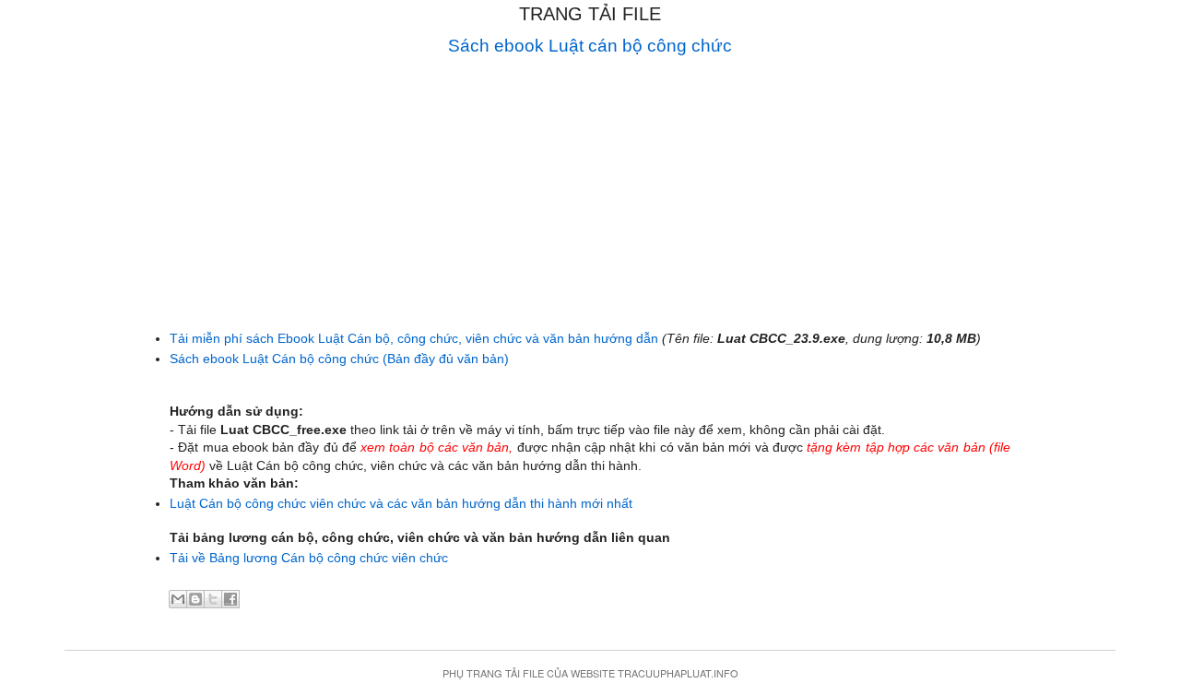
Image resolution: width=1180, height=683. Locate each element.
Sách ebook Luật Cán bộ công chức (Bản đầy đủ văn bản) (339, 358)
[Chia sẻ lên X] (213, 599)
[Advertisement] (590, 190)
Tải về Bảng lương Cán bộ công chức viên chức (309, 557)
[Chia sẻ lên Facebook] (230, 599)
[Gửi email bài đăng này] (178, 599)
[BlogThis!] (195, 599)
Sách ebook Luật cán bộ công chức (590, 45)
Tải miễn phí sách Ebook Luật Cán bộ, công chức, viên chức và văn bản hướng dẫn (414, 338)
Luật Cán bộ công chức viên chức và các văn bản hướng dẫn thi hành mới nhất (401, 503)
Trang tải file (590, 14)
